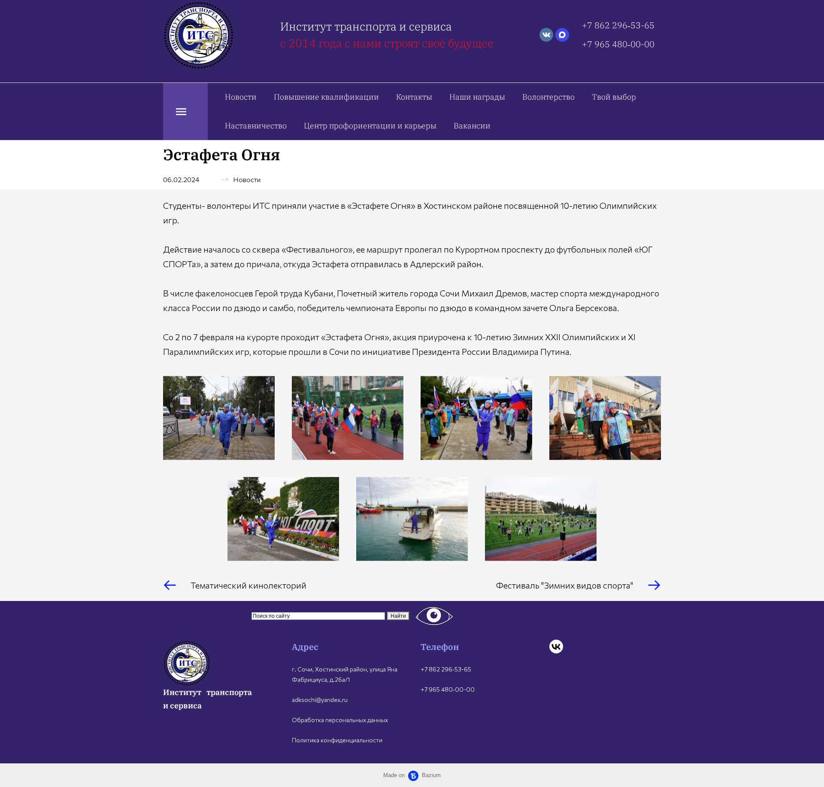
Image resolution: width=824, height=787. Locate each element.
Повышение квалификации (326, 97)
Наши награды (477, 97)
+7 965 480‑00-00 (618, 44)
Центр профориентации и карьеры (370, 126)
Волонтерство (548, 97)
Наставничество (256, 126)
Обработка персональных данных (340, 719)
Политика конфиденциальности (337, 740)
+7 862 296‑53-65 (618, 25)
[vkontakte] (546, 35)
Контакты (414, 97)
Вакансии (472, 126)
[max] (562, 35)
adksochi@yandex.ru (320, 699)
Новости (241, 97)
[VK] (556, 646)
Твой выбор (614, 97)
